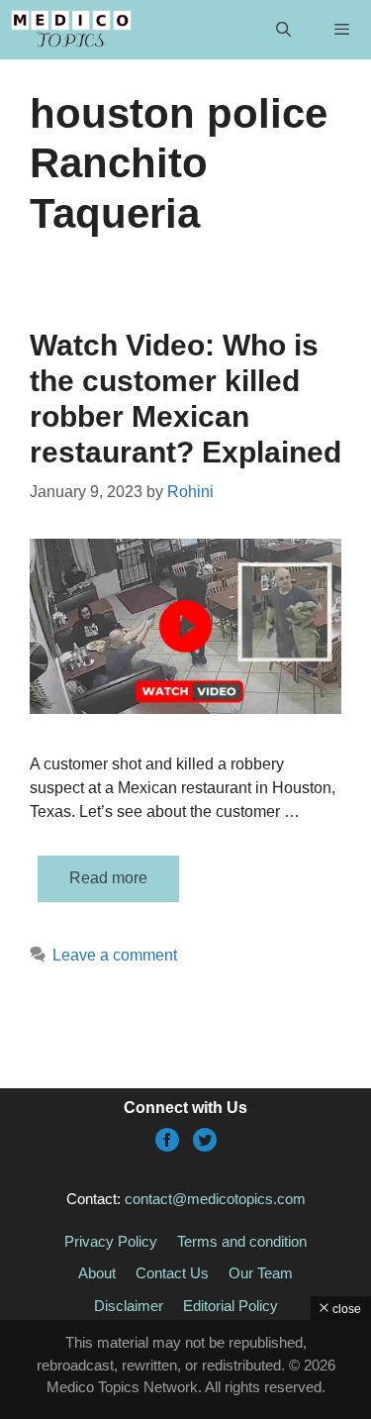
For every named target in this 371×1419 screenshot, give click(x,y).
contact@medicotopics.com (215, 1198)
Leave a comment (114, 955)
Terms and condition (242, 1241)
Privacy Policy (110, 1241)
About (97, 1273)
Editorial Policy (230, 1305)
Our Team (261, 1273)
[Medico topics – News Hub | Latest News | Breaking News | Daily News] (71, 29)
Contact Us (172, 1273)
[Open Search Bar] (282, 29)
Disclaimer (128, 1305)
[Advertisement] (185, 1369)
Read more (108, 877)
